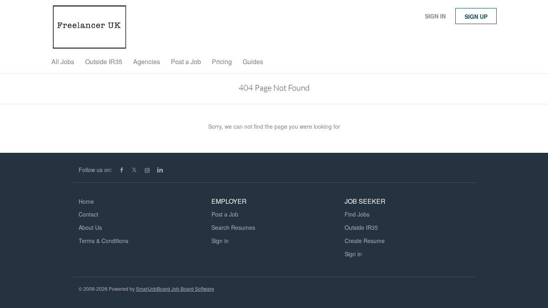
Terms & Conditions (103, 241)
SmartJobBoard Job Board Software (175, 288)
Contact (88, 214)
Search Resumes (233, 227)
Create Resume (365, 241)
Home (86, 201)
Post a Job (224, 214)
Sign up (476, 16)
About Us (90, 227)
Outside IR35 (361, 227)
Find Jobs (357, 214)
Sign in (435, 16)
